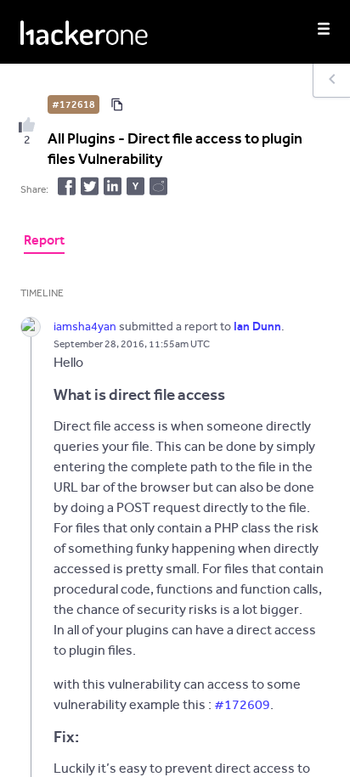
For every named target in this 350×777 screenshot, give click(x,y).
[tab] (44, 242)
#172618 (73, 104)
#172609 (242, 704)
